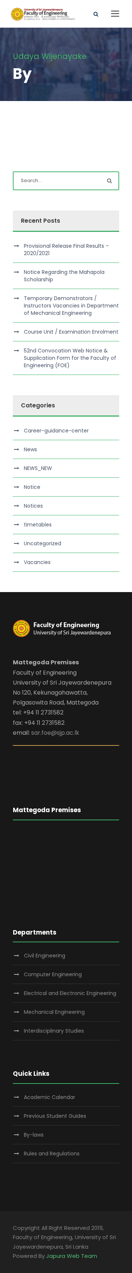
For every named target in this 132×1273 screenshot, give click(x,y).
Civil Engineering (44, 955)
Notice (32, 487)
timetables (38, 524)
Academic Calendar (49, 1097)
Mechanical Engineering (54, 1012)
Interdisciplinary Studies (54, 1030)
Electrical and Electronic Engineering (70, 993)
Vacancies (37, 562)
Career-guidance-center (56, 430)
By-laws (34, 1134)
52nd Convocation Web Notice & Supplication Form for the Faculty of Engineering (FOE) (70, 358)
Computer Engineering (53, 974)
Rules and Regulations (52, 1153)
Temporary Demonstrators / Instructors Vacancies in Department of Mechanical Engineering (71, 306)
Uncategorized (42, 543)
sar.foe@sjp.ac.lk (55, 732)
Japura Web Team (71, 1256)
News (30, 449)
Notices (33, 505)
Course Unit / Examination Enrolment (71, 331)
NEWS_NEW (38, 468)
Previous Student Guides (55, 1116)
